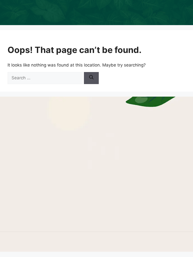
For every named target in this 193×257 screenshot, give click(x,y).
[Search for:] (46, 77)
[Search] (91, 78)
